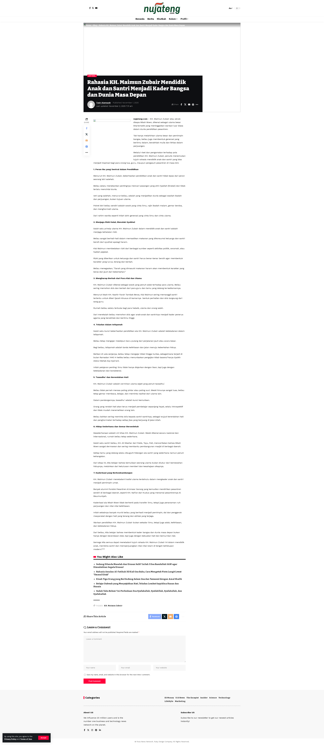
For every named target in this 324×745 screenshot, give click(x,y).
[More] (197, 104)
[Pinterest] (96, 730)
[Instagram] (92, 730)
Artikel (92, 76)
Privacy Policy (10, 739)
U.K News (180, 698)
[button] (43, 738)
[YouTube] (96, 8)
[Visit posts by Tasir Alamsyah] (91, 104)
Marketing (180, 701)
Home (88, 25)
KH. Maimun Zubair (113, 606)
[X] (93, 8)
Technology (224, 698)
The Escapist (192, 698)
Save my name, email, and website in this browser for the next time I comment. (118, 675)
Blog (95, 25)
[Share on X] (185, 104)
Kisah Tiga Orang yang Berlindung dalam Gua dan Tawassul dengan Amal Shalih (139, 579)
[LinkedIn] (100, 730)
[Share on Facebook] (181, 104)
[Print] (193, 104)
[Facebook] (90, 8)
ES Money (169, 698)
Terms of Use (26, 739)
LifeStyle (169, 701)
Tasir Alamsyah (103, 103)
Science (213, 698)
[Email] (189, 104)
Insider (204, 698)
